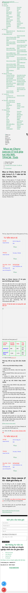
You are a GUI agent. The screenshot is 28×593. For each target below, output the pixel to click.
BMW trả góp (20, 84)
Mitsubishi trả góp (11, 80)
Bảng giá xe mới (7, 34)
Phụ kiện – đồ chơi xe (9, 100)
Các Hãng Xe (8, 554)
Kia (18, 10)
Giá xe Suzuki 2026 (22, 54)
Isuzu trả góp (9, 91)
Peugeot (8, 26)
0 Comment (8, 168)
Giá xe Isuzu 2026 (11, 61)
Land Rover (20, 23)
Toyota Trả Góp (10, 75)
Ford (7, 10)
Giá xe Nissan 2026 (22, 45)
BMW (18, 15)
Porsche (8, 24)
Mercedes (9, 13)
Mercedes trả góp (11, 83)
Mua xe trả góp (9, 552)
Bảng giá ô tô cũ (10, 31)
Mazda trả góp (21, 76)
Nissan (19, 12)
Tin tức (5, 4)
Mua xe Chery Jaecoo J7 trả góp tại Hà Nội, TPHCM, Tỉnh (12, 153)
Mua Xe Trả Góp (7, 73)
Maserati (8, 21)
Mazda (18, 9)
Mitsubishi (9, 12)
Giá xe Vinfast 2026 (11, 54)
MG (7, 28)
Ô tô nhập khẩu (21, 28)
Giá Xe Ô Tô (8, 556)
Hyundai (19, 7)
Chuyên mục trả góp (10, 165)
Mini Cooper (9, 20)
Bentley (8, 23)
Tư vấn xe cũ (9, 95)
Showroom (6, 110)
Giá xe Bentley (21, 65)
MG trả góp (9, 81)
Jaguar (8, 121)
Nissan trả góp (21, 80)
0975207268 (16, 264)
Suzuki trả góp (21, 88)
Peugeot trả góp (21, 81)
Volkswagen (9, 17)
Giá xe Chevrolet (21, 58)
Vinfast (19, 17)
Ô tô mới (5, 5)
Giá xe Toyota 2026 (11, 37)
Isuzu (18, 18)
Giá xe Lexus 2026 (11, 50)
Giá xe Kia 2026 (21, 42)
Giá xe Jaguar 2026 (11, 65)
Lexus (18, 13)
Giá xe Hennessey (7, 512)
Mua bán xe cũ (21, 31)
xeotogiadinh (11, 2)
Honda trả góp (10, 76)
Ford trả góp (9, 78)
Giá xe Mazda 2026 (22, 40)
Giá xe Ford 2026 (10, 42)
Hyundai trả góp (21, 75)
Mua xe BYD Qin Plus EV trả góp (10, 510)
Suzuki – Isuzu (20, 106)
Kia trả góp (20, 78)
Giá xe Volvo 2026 (11, 64)
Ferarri (19, 21)
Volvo (18, 20)
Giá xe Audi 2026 (21, 50)
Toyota (8, 7)
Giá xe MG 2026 (10, 48)
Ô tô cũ (5, 29)
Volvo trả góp (10, 92)
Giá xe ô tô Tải (20, 95)
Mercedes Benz (10, 124)
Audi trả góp (9, 84)
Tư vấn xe (6, 94)
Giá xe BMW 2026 (11, 53)
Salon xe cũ (9, 32)
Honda (8, 9)
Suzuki (8, 18)
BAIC (18, 26)
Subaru (19, 24)
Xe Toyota (7, 557)
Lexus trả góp (20, 83)
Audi (7, 15)
